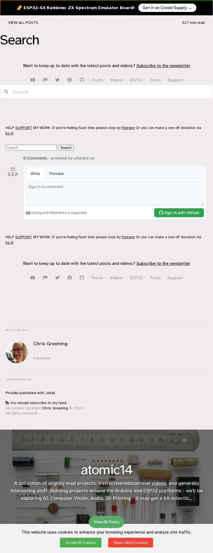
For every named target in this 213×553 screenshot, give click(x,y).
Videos (116, 80)
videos (159, 483)
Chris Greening (55, 408)
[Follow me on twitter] (58, 80)
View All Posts (23, 22)
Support (175, 80)
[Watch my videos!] (33, 80)
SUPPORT (23, 127)
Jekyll (50, 392)
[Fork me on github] (82, 80)
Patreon (128, 127)
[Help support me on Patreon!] (46, 80)
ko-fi (9, 133)
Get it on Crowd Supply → (167, 8)
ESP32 (136, 80)
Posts (97, 80)
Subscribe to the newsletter (163, 66)
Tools (155, 80)
